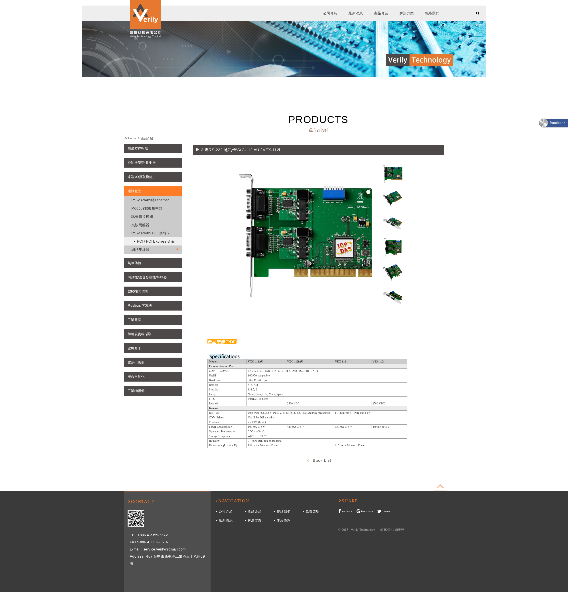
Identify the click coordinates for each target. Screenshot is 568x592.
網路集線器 (140, 249)
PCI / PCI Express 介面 (156, 241)
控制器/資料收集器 (142, 162)
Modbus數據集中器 (147, 208)
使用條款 (284, 520)
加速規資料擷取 (139, 334)
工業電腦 (134, 320)
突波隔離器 (140, 225)
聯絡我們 (432, 13)
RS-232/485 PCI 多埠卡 (150, 233)
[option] (306, 236)
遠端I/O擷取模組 (140, 177)
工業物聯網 (136, 391)
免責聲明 (313, 511)
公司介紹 (330, 13)
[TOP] (440, 486)
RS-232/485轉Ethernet (150, 200)
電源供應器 (136, 362)
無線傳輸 (134, 263)
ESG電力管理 (138, 291)
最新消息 (355, 13)
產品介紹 (381, 13)
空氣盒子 (134, 348)
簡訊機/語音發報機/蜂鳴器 (147, 277)
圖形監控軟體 (138, 148)
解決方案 (406, 13)
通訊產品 (134, 191)
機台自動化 (136, 376)
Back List (322, 460)
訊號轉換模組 (142, 216)
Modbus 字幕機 (140, 305)
